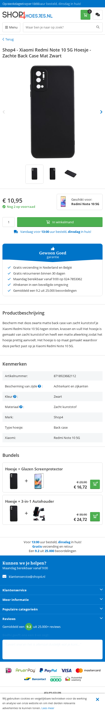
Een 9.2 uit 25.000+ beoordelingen (26, 3)
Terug (9, 39)
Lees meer (48, 708)
